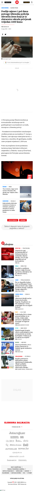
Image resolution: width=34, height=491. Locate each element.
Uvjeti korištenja (16, 467)
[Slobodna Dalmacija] (17, 2)
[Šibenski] (22, 460)
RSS (24, 473)
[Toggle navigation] (2, 2)
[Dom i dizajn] (25, 444)
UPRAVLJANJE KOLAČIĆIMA (17, 478)
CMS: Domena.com (22, 484)
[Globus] (10, 441)
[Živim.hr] (19, 441)
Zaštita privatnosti (8, 471)
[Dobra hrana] (16, 444)
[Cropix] (17, 452)
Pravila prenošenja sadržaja (15, 469)
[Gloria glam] (7, 444)
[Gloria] (25, 441)
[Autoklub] (11, 448)
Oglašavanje (5, 473)
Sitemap (29, 473)
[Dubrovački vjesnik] (17, 456)
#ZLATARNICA (13, 220)
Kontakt (26, 471)
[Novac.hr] (23, 448)
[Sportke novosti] (22, 437)
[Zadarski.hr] (12, 460)
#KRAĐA (22, 220)
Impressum (19, 471)
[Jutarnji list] (17, 433)
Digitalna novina (16, 473)
